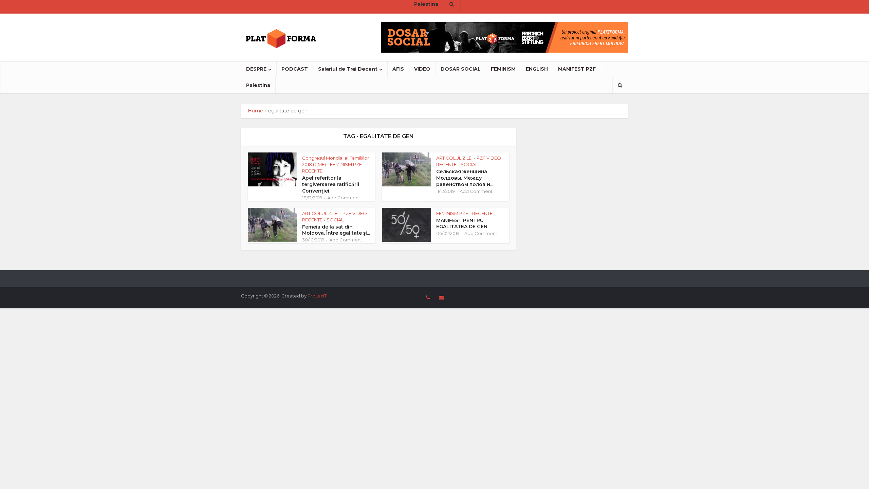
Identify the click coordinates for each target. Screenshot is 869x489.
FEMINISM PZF (346, 164)
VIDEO (422, 69)
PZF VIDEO (489, 158)
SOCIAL (469, 164)
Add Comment (343, 197)
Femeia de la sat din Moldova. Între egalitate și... (336, 230)
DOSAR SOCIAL (461, 69)
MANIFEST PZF (577, 69)
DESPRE (256, 69)
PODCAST (294, 69)
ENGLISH (537, 69)
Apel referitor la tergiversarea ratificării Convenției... (330, 184)
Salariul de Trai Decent (347, 69)
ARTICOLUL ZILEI (454, 158)
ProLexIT (317, 295)
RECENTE (312, 171)
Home (255, 111)
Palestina (258, 85)
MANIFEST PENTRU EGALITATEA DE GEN (461, 223)
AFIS (398, 69)
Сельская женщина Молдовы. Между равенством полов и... (464, 177)
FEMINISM (503, 69)
